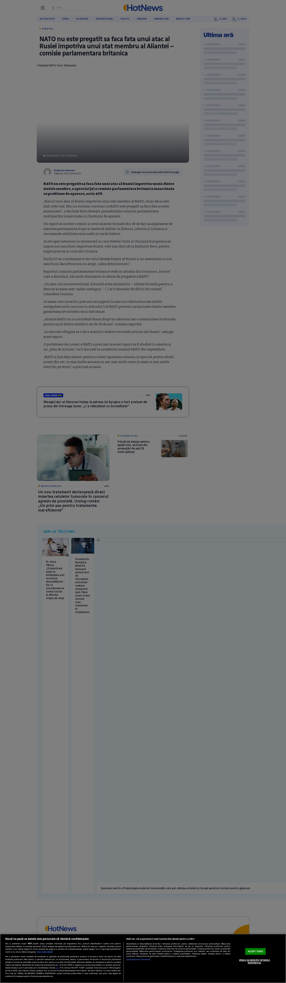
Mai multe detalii (45, 952)
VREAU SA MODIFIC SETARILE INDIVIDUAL (254, 961)
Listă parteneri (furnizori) (138, 959)
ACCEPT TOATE (255, 951)
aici (57, 967)
